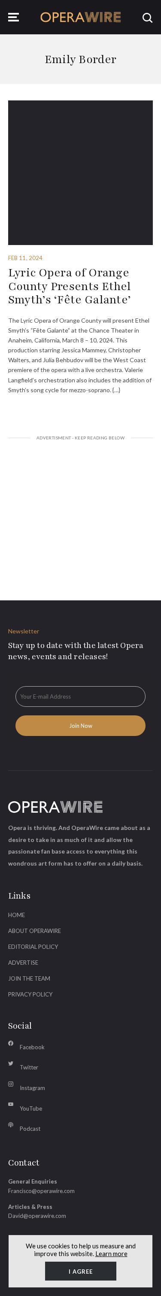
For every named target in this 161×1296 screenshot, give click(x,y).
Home (16, 914)
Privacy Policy (30, 994)
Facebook (32, 1047)
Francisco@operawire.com (41, 1190)
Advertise (23, 962)
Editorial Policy (33, 946)
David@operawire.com (37, 1215)
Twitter (29, 1067)
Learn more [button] (111, 1253)
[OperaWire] (80, 17)
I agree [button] (81, 1271)
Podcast (30, 1128)
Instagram (32, 1087)
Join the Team (29, 978)
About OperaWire (34, 930)
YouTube (31, 1108)
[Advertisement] (80, 509)
